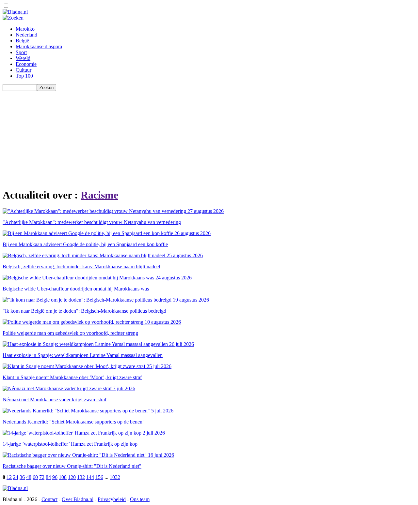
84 (48, 477)
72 (41, 477)
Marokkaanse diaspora (39, 46)
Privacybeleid (112, 499)
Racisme (99, 195)
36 (22, 477)
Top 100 (24, 76)
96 (54, 477)
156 (99, 477)
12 (9, 477)
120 (72, 477)
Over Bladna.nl (77, 499)
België (22, 40)
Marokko (25, 29)
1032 (115, 477)
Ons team (140, 499)
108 (63, 477)
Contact (49, 499)
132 (81, 477)
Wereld (23, 58)
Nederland (26, 34)
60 (35, 477)
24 (15, 477)
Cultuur (23, 70)
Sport (21, 52)
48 (28, 477)
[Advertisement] (198, 136)
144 (90, 477)
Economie (26, 64)
